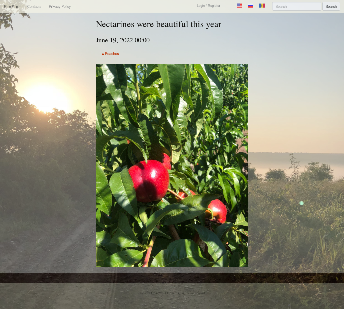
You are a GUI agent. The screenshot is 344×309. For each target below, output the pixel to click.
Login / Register (208, 5)
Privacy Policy (60, 6)
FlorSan (12, 6)
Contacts (34, 6)
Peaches (112, 53)
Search (331, 6)
